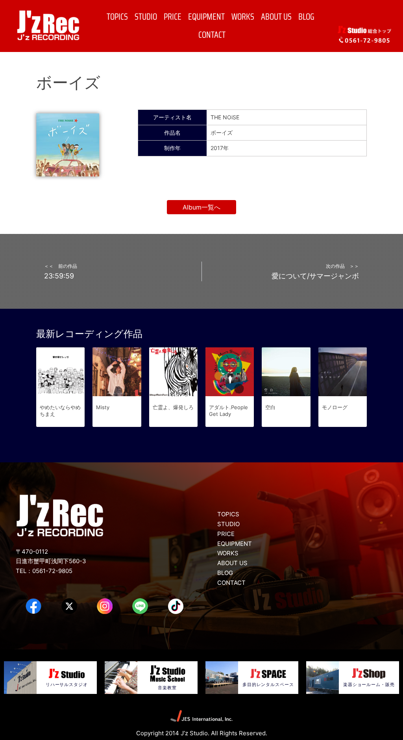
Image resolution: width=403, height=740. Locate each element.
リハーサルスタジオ (67, 684)
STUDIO (146, 17)
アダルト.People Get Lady (228, 410)
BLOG (306, 17)
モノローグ (335, 407)
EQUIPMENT (206, 17)
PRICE (172, 17)
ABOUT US (276, 17)
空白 (270, 407)
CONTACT (212, 35)
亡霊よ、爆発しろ (173, 407)
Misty (102, 407)
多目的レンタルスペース (268, 684)
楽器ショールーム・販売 (369, 684)
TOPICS (117, 17)
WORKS (242, 17)
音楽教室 (167, 687)
